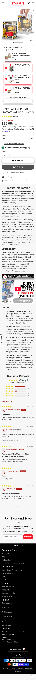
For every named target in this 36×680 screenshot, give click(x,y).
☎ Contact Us (8, 587)
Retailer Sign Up (8, 593)
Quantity (5, 151)
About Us (5, 553)
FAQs (4, 580)
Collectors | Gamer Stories (13, 563)
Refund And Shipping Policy (13, 570)
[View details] (10, 68)
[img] (6, 407)
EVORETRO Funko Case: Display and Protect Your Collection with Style (22, 88)
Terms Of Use (7, 576)
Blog (3, 557)
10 (22, 42)
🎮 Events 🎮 (7, 560)
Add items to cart (18, 101)
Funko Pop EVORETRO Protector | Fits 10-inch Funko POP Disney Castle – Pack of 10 (22, 66)
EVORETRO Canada (16, 669)
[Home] (18, 3)
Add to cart (18, 160)
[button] (6, 116)
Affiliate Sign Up (8, 596)
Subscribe (28, 537)
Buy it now (18, 167)
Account (5, 590)
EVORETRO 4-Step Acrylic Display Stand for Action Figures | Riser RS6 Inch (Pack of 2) (22, 78)
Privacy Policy (7, 573)
